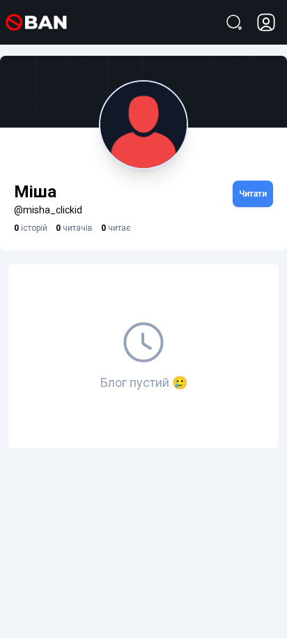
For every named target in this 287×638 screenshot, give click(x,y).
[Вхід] (266, 22)
